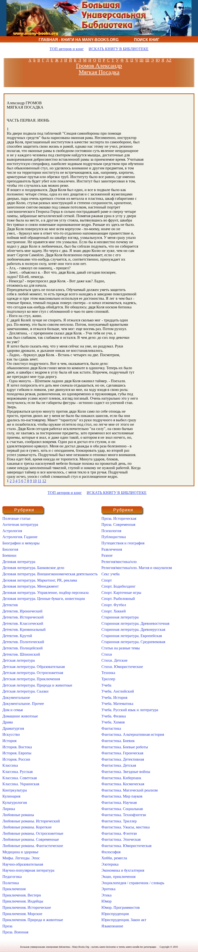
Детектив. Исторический (23, 617)
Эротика (108, 889)
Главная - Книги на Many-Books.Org (79, 40)
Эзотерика (110, 864)
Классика (10, 765)
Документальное (16, 697)
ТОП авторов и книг (67, 49)
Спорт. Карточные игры (121, 593)
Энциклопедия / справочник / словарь (132, 883)
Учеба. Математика (117, 704)
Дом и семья (12, 710)
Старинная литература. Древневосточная (135, 623)
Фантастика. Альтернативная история (132, 734)
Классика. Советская (19, 778)
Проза (7, 926)
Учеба (106, 685)
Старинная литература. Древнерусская (133, 629)
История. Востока (17, 747)
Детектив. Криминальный (24, 629)
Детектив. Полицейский (22, 648)
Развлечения (111, 549)
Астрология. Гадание (19, 537)
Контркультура (14, 790)
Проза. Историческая (118, 518)
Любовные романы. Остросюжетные (32, 833)
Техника (108, 673)
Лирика (8, 809)
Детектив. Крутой (17, 636)
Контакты (137, 46)
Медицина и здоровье (20, 852)
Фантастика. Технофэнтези (123, 815)
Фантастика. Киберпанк (121, 778)
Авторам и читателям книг (80, 46)
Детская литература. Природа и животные (37, 685)
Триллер (108, 679)
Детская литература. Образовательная (33, 667)
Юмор (106, 901)
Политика (10, 883)
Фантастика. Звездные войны (125, 772)
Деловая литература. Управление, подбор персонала (45, 593)
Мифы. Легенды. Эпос (21, 858)
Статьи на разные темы (120, 648)
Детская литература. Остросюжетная (32, 673)
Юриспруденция (115, 914)
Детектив (10, 605)
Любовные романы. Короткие (27, 827)
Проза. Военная (15, 932)
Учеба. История (114, 697)
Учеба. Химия (113, 722)
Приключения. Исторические (26, 907)
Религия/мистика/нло (119, 562)
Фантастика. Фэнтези (119, 833)
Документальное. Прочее (23, 704)
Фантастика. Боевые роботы (124, 747)
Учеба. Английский (117, 691)
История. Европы (16, 753)
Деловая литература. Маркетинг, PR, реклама (39, 580)
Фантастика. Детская (118, 765)
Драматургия (13, 728)
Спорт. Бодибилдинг (118, 586)
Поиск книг (146, 40)
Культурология (14, 802)
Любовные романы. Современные (30, 839)
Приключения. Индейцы (22, 901)
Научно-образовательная (22, 864)
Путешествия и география (122, 543)
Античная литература (20, 524)
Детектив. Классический (22, 623)
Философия (110, 852)
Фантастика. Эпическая (121, 839)
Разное (107, 555)
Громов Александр (99, 66)
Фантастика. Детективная (122, 759)
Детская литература (18, 660)
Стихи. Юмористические (122, 667)
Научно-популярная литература (28, 870)
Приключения (14, 889)
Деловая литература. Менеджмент (30, 586)
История (9, 741)
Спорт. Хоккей (113, 611)
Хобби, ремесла (114, 858)
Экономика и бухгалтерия (122, 870)
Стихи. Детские (114, 660)
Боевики (9, 555)
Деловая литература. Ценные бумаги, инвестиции (43, 599)
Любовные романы (18, 815)
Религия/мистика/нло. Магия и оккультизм (136, 568)
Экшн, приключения (118, 877)
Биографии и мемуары (21, 543)
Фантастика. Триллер (119, 821)
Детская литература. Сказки (25, 691)
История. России (16, 759)
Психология (111, 531)
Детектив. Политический (23, 642)
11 (39, 481)
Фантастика (111, 728)
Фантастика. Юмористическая (126, 846)
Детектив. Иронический (22, 611)
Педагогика (12, 877)
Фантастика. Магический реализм (129, 790)
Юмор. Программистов (120, 907)
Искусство (11, 734)
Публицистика (113, 537)
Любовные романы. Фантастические (32, 846)
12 (44, 481)
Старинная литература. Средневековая (133, 642)
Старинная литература (120, 617)
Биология (10, 549)
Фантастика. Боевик (118, 741)
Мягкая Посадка (99, 72)
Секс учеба (110, 574)
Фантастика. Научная (119, 802)
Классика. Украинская (20, 784)
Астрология (12, 531)
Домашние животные (20, 716)
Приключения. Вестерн (21, 895)
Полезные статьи (16, 518)
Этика (106, 895)
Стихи (106, 654)
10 (35, 481)
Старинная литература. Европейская (131, 636)
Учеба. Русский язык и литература (129, 710)
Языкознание (112, 926)
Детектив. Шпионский (21, 654)
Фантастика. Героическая (122, 753)
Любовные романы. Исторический (31, 821)
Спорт (106, 580)
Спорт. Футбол (113, 605)
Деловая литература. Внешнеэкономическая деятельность (50, 574)
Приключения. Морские (22, 914)
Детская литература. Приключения (31, 679)
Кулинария (11, 796)
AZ (168, 60)
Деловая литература (18, 562)
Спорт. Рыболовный (118, 599)
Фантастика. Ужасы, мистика (125, 827)
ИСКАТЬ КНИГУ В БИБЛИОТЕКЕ (118, 49)
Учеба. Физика (113, 716)
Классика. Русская (17, 772)
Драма (7, 722)
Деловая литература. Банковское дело (33, 568)
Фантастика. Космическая (122, 784)
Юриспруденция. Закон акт (123, 920)
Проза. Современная (118, 524)
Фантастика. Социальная (122, 809)
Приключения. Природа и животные (32, 920)
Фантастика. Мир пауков (121, 796)
